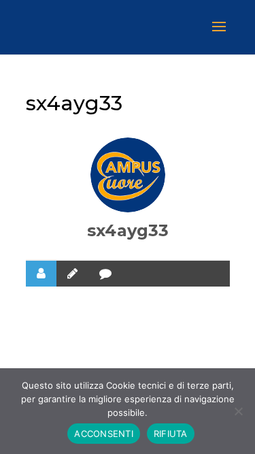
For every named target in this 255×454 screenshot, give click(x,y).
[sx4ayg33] (128, 175)
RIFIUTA (171, 433)
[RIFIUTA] (238, 411)
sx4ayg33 (128, 230)
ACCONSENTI (103, 433)
